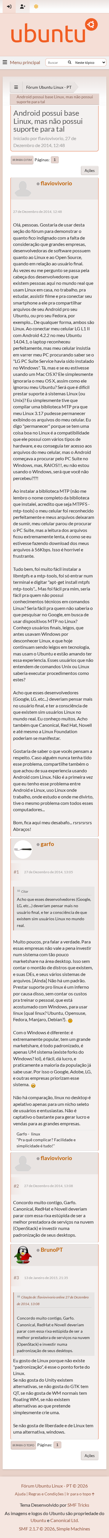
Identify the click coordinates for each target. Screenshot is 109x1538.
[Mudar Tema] (36, 6)
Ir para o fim (22, 160)
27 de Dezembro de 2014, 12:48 (37, 211)
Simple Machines (73, 1528)
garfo (47, 843)
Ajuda (20, 1493)
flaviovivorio (56, 183)
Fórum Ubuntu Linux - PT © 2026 (54, 1485)
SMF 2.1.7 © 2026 (37, 1528)
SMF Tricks (78, 1505)
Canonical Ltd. (64, 1520)
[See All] (16, 87)
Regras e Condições (46, 1493)
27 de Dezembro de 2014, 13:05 (48, 872)
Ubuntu (38, 1520)
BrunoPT (52, 1249)
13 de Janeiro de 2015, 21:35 (46, 1278)
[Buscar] (69, 62)
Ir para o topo (23, 1445)
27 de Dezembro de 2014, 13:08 (48, 1186)
